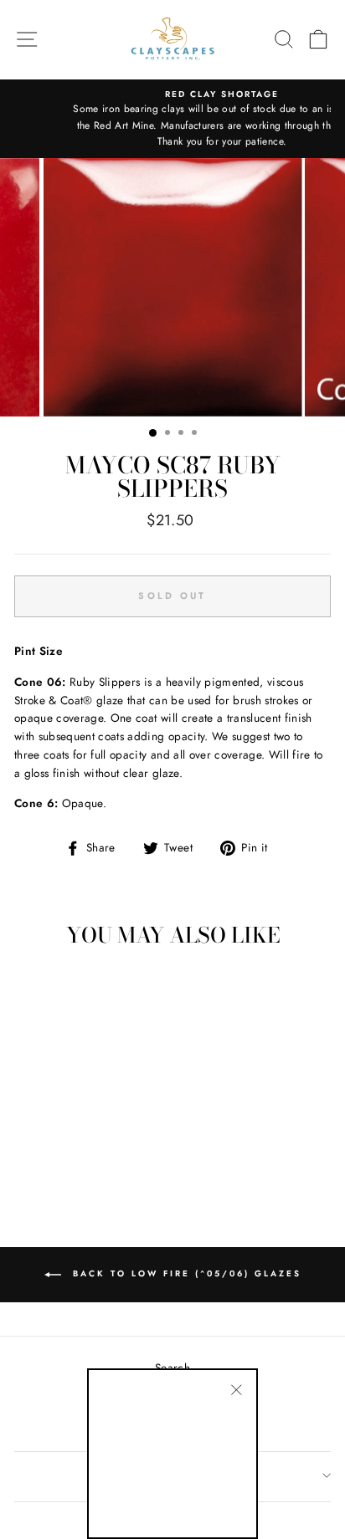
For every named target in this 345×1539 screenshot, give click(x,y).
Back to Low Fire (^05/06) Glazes (184, 1274)
